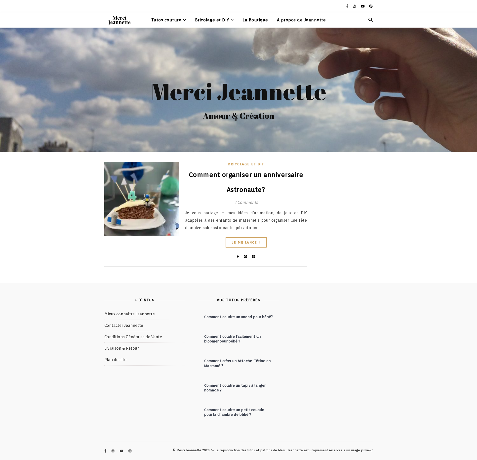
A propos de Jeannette (301, 19)
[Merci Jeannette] (119, 20)
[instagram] (355, 6)
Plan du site (115, 359)
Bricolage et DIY (212, 19)
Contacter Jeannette (123, 325)
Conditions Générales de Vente (133, 337)
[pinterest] (371, 6)
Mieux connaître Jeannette (129, 314)
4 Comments (246, 202)
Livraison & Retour (121, 348)
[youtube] (363, 6)
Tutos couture (166, 19)
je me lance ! (246, 242)
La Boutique (255, 19)
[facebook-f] (347, 6)
